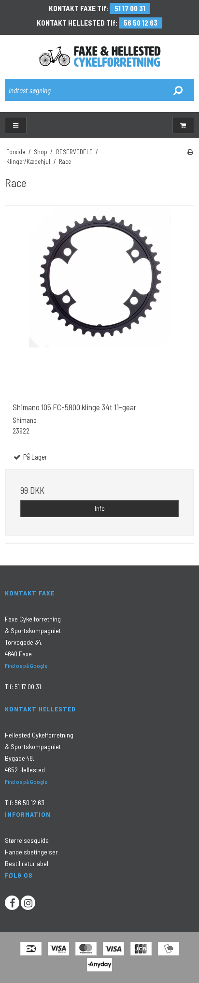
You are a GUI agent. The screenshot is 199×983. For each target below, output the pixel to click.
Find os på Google (26, 665)
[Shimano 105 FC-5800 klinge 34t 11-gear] (99, 300)
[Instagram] (28, 903)
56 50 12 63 (140, 22)
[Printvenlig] (190, 152)
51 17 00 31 (129, 8)
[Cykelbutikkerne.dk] (100, 56)
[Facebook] (12, 903)
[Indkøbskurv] (183, 125)
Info (100, 508)
